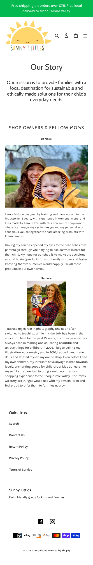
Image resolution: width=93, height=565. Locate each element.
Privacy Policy (19, 458)
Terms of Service (20, 469)
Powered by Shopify (59, 550)
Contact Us (17, 435)
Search (14, 423)
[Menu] (85, 35)
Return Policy (18, 446)
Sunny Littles (39, 550)
